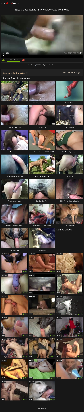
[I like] (3, 60)
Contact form (42, 408)
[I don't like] (23, 60)
